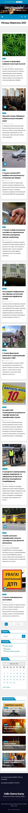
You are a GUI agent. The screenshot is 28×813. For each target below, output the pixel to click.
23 (14, 679)
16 (14, 676)
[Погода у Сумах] (8, 646)
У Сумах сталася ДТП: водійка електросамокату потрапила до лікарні (13, 175)
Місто (4, 58)
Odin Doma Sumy (14, 7)
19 (23, 676)
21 (7, 679)
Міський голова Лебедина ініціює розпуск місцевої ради (13, 118)
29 (10, 682)
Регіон (4, 113)
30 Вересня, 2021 (8, 66)
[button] (21, 16)
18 (20, 676)
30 (14, 682)
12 (23, 673)
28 (18, 624)
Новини (4, 288)
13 (4, 676)
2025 (2, 803)
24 (17, 679)
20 (4, 679)
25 (20, 679)
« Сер (4, 687)
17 (17, 676)
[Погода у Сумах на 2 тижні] (11, 651)
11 (20, 673)
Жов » (8, 687)
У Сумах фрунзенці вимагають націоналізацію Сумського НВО (13, 355)
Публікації (5, 468)
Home (9, 809)
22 (10, 679)
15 (10, 676)
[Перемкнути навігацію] (25, 16)
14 (7, 676)
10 (17, 673)
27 (4, 682)
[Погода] (7, 648)
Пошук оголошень (16, 809)
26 (23, 679)
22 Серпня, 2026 (9, 714)
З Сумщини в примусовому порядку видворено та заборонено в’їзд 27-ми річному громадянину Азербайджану (14, 476)
